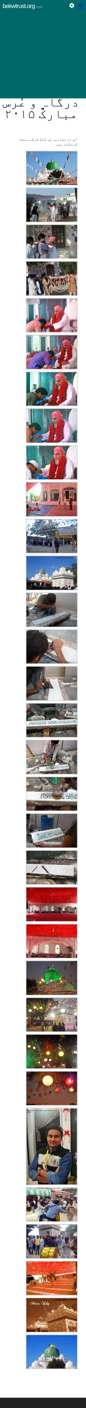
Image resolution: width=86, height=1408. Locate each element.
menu (80, 5)
